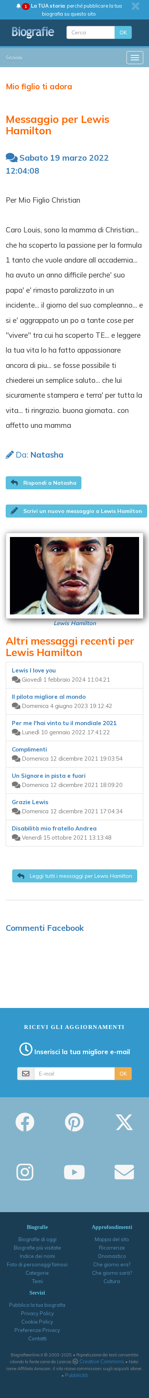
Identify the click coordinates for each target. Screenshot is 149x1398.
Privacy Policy (37, 1313)
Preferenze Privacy (37, 1330)
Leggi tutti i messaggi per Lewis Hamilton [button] (80, 875)
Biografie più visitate (37, 1248)
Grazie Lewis (30, 802)
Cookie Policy (37, 1322)
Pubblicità (76, 1375)
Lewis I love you (34, 670)
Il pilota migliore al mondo (49, 696)
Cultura (112, 1281)
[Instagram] (24, 1177)
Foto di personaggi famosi (37, 1264)
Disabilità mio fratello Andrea (54, 828)
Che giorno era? (111, 1264)
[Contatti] (124, 1177)
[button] (43, 482)
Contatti (37, 1338)
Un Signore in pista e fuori (49, 775)
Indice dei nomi (37, 1256)
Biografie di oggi (37, 1239)
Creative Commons (101, 1361)
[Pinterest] (74, 1127)
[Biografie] (33, 32)
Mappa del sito (112, 1239)
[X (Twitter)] (124, 1127)
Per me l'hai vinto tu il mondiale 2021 (64, 723)
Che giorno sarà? (112, 1273)
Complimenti (29, 749)
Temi (37, 1281)
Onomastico (112, 1256)
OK (123, 32)
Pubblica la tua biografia (37, 1305)
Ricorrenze (112, 1248)
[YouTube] (74, 1177)
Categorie (37, 1273)
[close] (135, 6)
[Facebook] (24, 1127)
